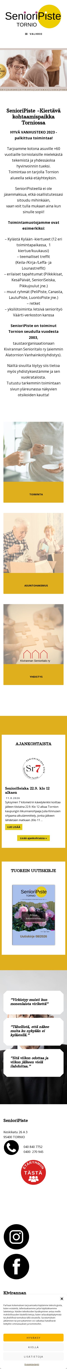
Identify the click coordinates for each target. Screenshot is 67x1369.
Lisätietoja (33, 1356)
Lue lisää (14, 827)
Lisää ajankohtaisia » (33, 838)
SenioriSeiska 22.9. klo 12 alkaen (27, 790)
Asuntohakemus (36, 585)
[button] (62, 1298)
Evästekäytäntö (32, 1364)
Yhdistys (36, 676)
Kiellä (33, 1347)
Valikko (36, 33)
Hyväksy (34, 1337)
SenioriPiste (33, 16)
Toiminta (36, 494)
